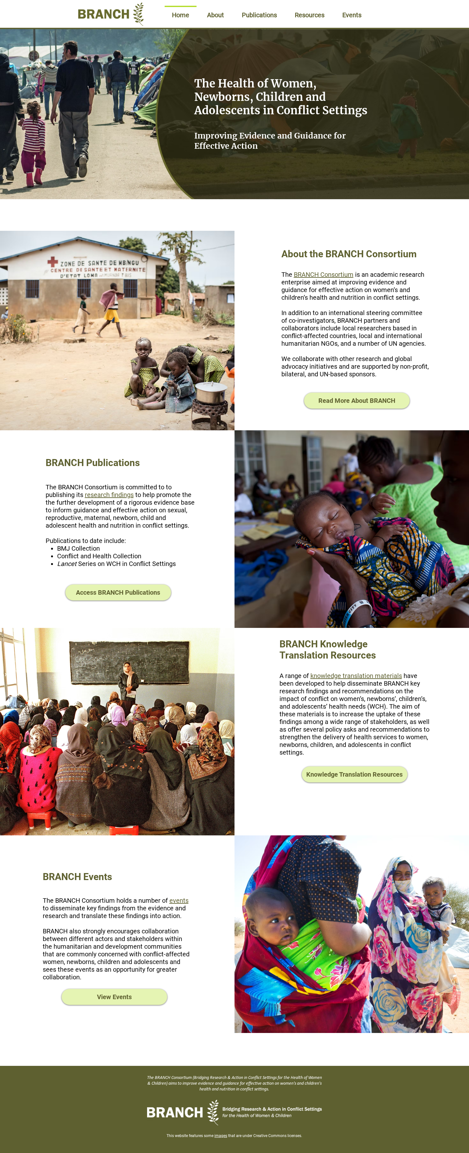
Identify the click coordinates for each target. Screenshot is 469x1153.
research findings (109, 495)
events (179, 900)
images (220, 1136)
